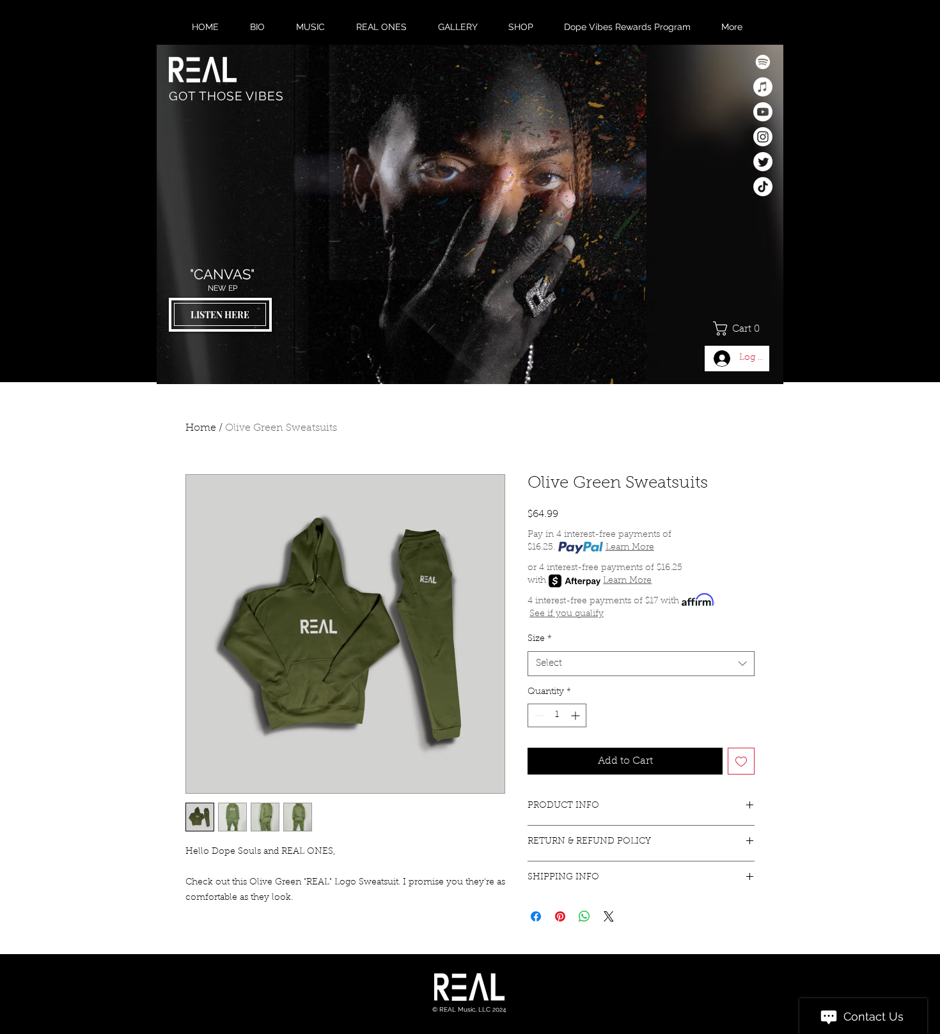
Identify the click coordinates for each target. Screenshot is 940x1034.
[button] (741, 328)
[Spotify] (762, 62)
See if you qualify (566, 614)
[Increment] (576, 715)
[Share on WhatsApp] (584, 916)
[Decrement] (537, 715)
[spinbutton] (556, 715)
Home (200, 428)
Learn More (630, 547)
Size (540, 639)
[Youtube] (762, 111)
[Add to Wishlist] (741, 761)
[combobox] (641, 663)
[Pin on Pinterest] (560, 916)
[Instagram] (762, 136)
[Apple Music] (762, 86)
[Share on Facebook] (536, 916)
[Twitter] (762, 161)
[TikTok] (762, 186)
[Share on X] (608, 916)
